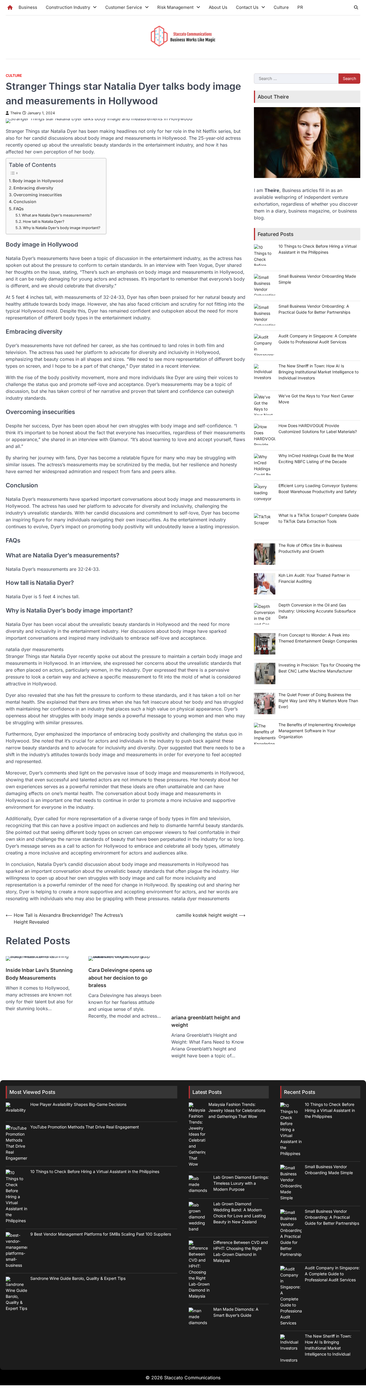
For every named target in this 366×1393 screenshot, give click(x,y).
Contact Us (247, 7)
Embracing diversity (33, 187)
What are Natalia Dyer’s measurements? (57, 215)
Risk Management (175, 7)
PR (300, 7)
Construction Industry (68, 7)
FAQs (18, 208)
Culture (281, 7)
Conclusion (24, 201)
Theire (15, 113)
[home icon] (10, 7)
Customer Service (123, 7)
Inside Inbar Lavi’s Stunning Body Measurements (39, 973)
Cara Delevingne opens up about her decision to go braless (120, 977)
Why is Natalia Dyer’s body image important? (61, 227)
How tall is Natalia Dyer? (43, 221)
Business (28, 7)
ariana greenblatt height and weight (205, 1021)
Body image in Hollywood (38, 180)
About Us (218, 7)
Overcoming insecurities (37, 194)
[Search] (356, 7)
